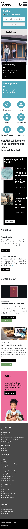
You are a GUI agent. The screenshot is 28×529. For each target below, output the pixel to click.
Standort (5, 448)
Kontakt (4, 450)
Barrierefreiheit (6, 522)
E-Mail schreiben (6, 445)
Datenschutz (17, 522)
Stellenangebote (7, 476)
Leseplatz (5, 466)
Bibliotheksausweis (8, 468)
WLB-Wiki (5, 489)
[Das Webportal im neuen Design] (14, 333)
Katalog (8, 14)
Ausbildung (6, 478)
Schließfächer (6, 474)
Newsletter (5, 495)
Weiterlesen (6, 250)
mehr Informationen (8, 317)
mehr (5, 76)
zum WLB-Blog (6, 321)
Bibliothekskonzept (8, 498)
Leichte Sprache (7, 509)
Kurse (4, 460)
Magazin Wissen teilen (9, 493)
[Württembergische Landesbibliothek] (6, 4)
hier (12, 265)
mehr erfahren (20, 187)
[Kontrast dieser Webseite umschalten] (20, 4)
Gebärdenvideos (7, 511)
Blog (3, 491)
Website (17, 14)
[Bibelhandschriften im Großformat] (14, 291)
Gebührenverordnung (9, 472)
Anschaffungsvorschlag (9, 464)
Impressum (5, 526)
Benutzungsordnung (8, 470)
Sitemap (5, 513)
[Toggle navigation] (25, 4)
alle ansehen (10, 221)
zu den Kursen (10, 393)
